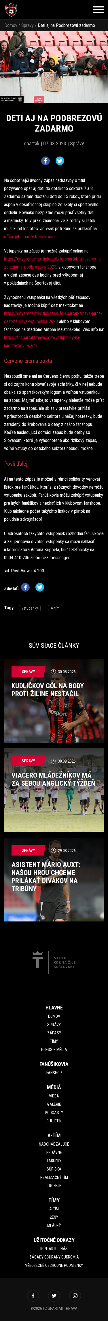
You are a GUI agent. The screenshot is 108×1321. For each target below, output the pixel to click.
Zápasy (54, 1033)
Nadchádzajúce (54, 1144)
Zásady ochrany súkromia (54, 1257)
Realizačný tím (54, 1177)
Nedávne (54, 1152)
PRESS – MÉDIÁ (54, 1049)
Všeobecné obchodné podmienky (54, 1265)
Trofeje (54, 1185)
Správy (27, 25)
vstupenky (30, 608)
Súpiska (54, 1169)
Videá (54, 1096)
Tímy (54, 1041)
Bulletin (54, 1121)
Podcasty (54, 1112)
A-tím (55, 608)
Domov (10, 25)
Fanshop (54, 1073)
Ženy (54, 1217)
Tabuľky (54, 1160)
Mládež (54, 1225)
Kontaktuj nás (54, 1248)
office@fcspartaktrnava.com (29, 236)
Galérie (54, 1104)
